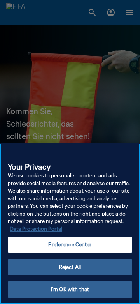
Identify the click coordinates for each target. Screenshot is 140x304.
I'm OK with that (70, 289)
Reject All (70, 267)
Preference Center (69, 244)
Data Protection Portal (36, 229)
